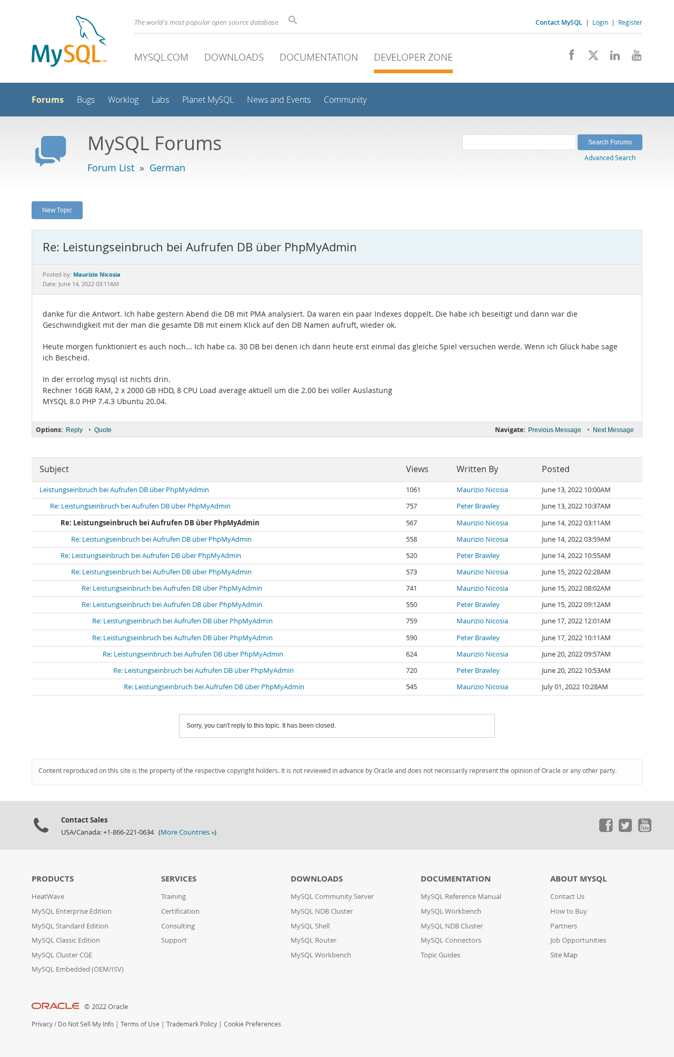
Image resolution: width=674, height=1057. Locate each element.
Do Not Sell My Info (86, 1024)
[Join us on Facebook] (568, 58)
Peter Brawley (478, 506)
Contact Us (567, 896)
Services (178, 878)
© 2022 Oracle (106, 1006)
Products (53, 878)
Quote (103, 430)
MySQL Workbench (321, 955)
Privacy (42, 1024)
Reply (74, 430)
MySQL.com (161, 57)
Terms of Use (140, 1024)
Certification (180, 911)
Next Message (613, 430)
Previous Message (554, 430)
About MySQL (578, 878)
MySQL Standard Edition (70, 926)
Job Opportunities (578, 940)
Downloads (234, 57)
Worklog (123, 99)
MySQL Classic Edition (66, 940)
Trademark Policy (191, 1024)
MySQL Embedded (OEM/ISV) (78, 969)
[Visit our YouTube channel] (632, 58)
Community (345, 99)
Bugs (86, 99)
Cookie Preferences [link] (252, 1024)
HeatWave (48, 896)
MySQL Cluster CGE (62, 955)
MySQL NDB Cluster (322, 911)
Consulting (178, 926)
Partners (563, 926)
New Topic (57, 209)
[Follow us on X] (589, 58)
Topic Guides (440, 955)
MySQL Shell (310, 926)
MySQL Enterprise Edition (72, 911)
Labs (160, 99)
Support (174, 940)
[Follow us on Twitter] (625, 829)
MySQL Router (313, 940)
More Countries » (187, 832)
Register (630, 22)
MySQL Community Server (332, 896)
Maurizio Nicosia (482, 489)
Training (173, 896)
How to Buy (568, 911)
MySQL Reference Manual (461, 896)
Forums (48, 99)
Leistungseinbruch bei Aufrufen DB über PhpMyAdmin (124, 489)
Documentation (319, 57)
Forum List (110, 167)
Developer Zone (413, 57)
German (167, 167)
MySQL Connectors (451, 940)
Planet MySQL (208, 99)
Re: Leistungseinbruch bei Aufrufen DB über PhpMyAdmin (140, 506)
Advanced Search (610, 157)
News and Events (279, 99)
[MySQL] (69, 42)
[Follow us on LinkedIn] (611, 58)
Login (600, 22)
